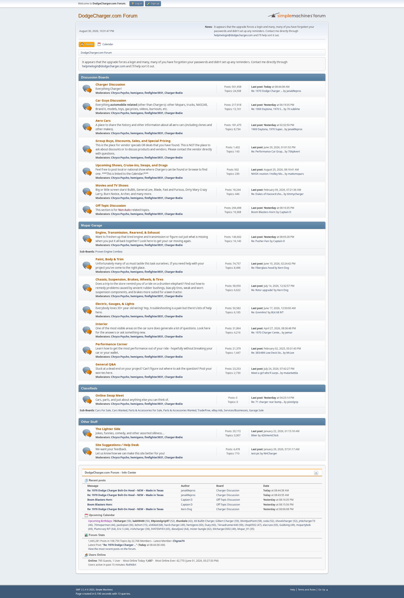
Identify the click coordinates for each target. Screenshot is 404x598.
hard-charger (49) (174, 525)
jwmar (288, 332)
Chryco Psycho (120, 93)
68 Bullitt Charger (204, 521)
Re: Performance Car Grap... (267, 151)
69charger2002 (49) (224, 529)
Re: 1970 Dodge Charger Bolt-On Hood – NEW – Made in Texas (125, 490)
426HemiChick (269, 435)
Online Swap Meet (110, 395)
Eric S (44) (123, 529)
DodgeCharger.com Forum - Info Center (110, 472)
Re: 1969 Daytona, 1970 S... (267, 109)
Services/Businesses (236, 410)
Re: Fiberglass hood (263, 268)
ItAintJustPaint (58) (251, 521)
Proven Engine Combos (108, 251)
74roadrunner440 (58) (230, 525)
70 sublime (293, 109)
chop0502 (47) (253, 525)
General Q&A (106, 364)
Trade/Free (204, 410)
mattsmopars (296, 174)
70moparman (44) (104, 525)
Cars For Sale (103, 410)
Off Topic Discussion (111, 205)
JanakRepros (294, 91)
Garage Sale (256, 410)
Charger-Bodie (174, 93)
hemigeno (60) (194, 525)
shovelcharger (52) (286, 521)
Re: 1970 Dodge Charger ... (267, 91)
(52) (163, 521)
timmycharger (295, 194)
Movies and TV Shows (112, 185)
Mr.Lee (290, 353)
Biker (254, 435)
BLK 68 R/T (277, 312)
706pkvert (294, 151)
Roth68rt (131, 564)
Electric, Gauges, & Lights (115, 304)
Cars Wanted (119, 410)
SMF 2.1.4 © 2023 (85, 589)
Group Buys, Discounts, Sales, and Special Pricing (133, 141)
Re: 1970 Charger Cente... (266, 332)
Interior (102, 324)
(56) (141, 521)
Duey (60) (210, 525)
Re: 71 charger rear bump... (267, 402)
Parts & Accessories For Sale (145, 410)
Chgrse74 (179, 541)
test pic (255, 453)
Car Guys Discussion (111, 100)
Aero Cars (103, 120)
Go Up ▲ (323, 589)
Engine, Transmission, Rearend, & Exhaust (128, 232)
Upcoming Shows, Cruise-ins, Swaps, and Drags (131, 165)
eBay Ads (217, 410)
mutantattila (291, 373)
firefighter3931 (154, 93)
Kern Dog (283, 268)
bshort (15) (141, 525)
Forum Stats (96, 535)
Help (292, 589)
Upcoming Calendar (101, 515)
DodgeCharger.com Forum (107, 16)
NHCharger (270, 453)
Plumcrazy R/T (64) (105, 529)
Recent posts (97, 480)
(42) (184, 521)
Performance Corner (112, 344)
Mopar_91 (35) (245, 529)
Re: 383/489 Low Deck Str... (266, 353)
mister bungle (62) (200, 529)
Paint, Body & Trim (110, 259)
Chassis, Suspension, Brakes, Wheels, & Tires (129, 279)
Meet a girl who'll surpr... (265, 373)
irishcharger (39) (140, 529)
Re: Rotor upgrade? (262, 290)
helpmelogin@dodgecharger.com (233, 35)
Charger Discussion (110, 84)
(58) (122, 521)
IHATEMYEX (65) (160, 529)
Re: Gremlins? (259, 312)
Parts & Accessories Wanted (179, 410)
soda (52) (268, 521)
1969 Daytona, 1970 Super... (267, 129)
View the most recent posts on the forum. (112, 549)
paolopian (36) (125, 525)
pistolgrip (292, 402)
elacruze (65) (270, 525)
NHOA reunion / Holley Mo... (267, 174)
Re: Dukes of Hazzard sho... (267, 194)
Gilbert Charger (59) (227, 521)
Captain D (285, 212)
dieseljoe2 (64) (180, 529)
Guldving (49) (287, 525)
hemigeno (136, 93)
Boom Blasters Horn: (263, 212)
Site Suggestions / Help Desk (117, 445)
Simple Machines (104, 589)
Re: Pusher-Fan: (260, 241)
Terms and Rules (307, 589)
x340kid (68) (156, 525)
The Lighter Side (108, 429)
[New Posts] (87, 89)
